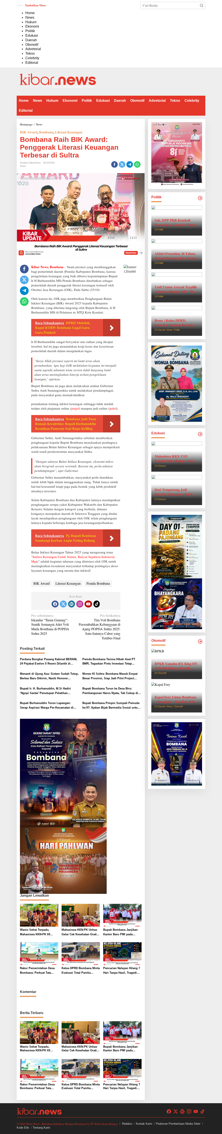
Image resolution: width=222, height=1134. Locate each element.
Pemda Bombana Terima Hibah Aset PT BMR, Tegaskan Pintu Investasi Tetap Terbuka (108, 662)
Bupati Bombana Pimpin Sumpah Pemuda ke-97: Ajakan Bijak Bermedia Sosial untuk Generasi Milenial (110, 705)
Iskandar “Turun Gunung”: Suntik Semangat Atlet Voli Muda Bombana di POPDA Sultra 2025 (50, 624)
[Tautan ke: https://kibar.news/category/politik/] (200, 198)
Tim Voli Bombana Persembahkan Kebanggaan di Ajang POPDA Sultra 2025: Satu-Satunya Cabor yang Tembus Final (99, 626)
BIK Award (28, 132)
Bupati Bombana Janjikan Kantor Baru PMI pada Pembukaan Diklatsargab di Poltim (121, 932)
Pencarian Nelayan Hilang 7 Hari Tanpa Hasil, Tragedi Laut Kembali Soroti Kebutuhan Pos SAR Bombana (121, 971)
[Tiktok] (96, 604)
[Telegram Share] (129, 164)
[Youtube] (88, 604)
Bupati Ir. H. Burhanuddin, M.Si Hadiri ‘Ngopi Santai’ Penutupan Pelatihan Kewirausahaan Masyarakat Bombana (45, 691)
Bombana (46, 132)
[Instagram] (79, 604)
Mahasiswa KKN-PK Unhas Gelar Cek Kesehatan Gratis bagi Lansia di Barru (80, 932)
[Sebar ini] (114, 164)
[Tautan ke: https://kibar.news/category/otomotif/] (200, 641)
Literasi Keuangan (68, 132)
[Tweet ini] (122, 164)
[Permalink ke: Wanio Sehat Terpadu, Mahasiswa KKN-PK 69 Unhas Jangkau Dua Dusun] (39, 915)
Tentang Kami (41, 1127)
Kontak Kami (144, 1123)
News (23, 166)
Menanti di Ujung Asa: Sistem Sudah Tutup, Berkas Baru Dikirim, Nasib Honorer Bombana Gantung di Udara (49, 676)
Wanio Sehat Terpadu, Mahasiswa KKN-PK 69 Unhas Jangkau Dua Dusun (38, 932)
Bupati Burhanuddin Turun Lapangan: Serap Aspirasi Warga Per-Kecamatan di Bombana (46, 705)
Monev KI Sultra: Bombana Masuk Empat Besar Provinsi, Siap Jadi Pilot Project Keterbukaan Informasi (109, 676)
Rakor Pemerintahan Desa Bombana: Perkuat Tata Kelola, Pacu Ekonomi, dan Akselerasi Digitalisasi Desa (38, 971)
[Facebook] (55, 604)
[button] (201, 5)
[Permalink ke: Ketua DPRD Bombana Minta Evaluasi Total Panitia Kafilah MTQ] (81, 953)
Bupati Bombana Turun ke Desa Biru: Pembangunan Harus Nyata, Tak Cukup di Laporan (110, 691)
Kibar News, (40, 266)
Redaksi (127, 1123)
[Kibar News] (57, 81)
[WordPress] (71, 604)
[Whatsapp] (137, 164)
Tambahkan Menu (35, 5)
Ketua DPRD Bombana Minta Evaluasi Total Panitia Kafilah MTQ (81, 971)
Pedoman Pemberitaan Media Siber (178, 1123)
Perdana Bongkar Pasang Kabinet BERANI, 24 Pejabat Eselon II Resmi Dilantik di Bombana (48, 662)
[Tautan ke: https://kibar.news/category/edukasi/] (200, 434)
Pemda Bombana (98, 583)
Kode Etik (23, 1127)
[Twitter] (63, 604)
